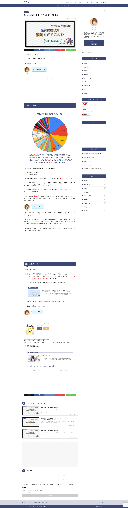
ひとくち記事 (87, 78)
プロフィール (68, 2)
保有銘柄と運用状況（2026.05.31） (93, 168)
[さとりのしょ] (25, 2)
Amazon (46, 328)
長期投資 (45, 366)
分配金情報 (87, 85)
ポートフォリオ (79, 2)
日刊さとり (87, 89)
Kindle (39, 328)
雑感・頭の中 (87, 67)
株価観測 (86, 93)
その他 (85, 70)
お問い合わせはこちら (43, 506)
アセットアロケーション (37, 366)
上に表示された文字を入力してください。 (33, 490)
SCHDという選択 (88, 161)
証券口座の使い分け (89, 157)
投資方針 (89, 2)
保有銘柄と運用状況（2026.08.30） (93, 153)
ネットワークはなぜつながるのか (45, 323)
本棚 (97, 2)
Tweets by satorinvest (87, 52)
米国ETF (86, 82)
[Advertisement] (50, 90)
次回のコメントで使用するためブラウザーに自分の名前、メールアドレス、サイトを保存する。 (49, 484)
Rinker (42, 325)
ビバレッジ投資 (88, 165)
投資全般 (86, 74)
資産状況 (26, 12)
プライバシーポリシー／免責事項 (29, 506)
